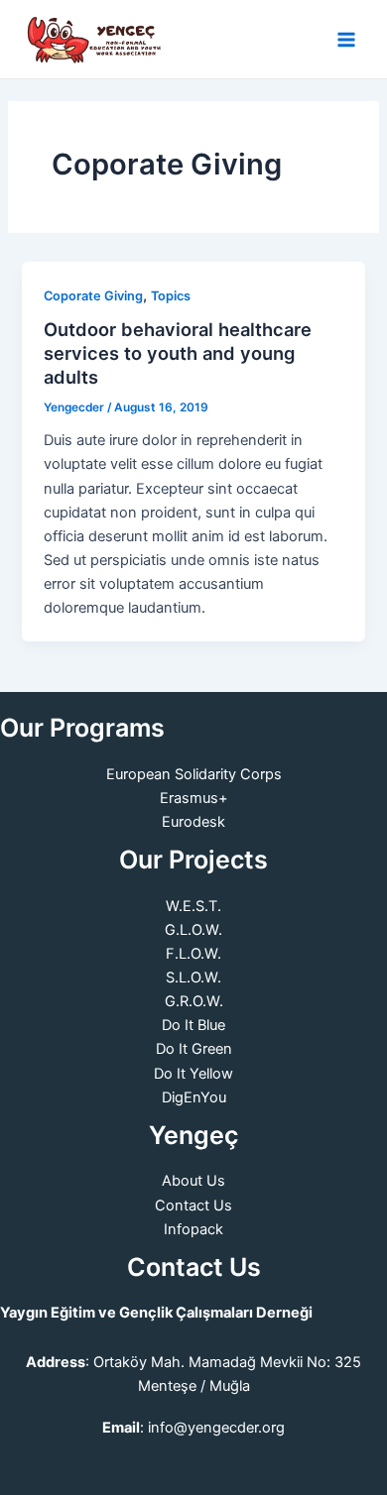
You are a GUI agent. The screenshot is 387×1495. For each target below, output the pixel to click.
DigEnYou (194, 1097)
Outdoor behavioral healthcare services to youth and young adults (178, 352)
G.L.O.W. (193, 930)
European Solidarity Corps (194, 774)
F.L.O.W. (193, 954)
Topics (171, 295)
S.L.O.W (191, 977)
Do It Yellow (193, 1074)
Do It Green (194, 1049)
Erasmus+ (194, 798)
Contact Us (193, 1205)
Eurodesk (193, 822)
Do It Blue (193, 1025)
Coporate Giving (93, 295)
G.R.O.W (192, 1001)
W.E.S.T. (193, 906)
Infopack (193, 1229)
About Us (193, 1181)
